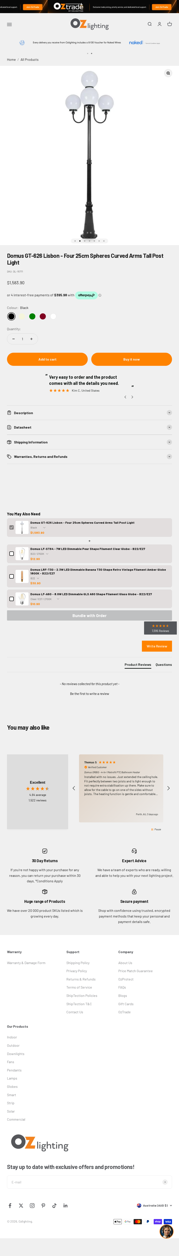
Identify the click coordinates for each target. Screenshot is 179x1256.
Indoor (12, 1037)
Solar (11, 1111)
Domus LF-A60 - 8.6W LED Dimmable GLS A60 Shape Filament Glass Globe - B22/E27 (91, 594)
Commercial (16, 1119)
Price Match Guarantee (135, 971)
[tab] (138, 665)
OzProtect (126, 979)
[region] (121, 788)
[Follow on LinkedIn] (66, 1206)
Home (11, 59)
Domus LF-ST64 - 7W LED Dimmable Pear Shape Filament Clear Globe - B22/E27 (87, 549)
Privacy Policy (76, 971)
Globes (12, 1086)
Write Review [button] (157, 646)
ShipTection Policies (81, 995)
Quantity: (14, 329)
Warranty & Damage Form (26, 963)
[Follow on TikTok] (54, 1206)
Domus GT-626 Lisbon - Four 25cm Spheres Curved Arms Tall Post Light (82, 522)
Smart (11, 1095)
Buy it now (131, 359)
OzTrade (124, 1012)
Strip (10, 1103)
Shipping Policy (78, 963)
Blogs (122, 995)
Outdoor (13, 1045)
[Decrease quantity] (13, 339)
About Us (125, 963)
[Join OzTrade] (89, 6)
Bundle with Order (89, 615)
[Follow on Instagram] (32, 1206)
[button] (89, 693)
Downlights (15, 1054)
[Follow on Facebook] (10, 1206)
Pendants (14, 1070)
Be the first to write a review (89, 694)
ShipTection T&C (79, 1004)
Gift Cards (126, 1004)
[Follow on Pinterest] (43, 1206)
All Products (30, 59)
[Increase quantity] (31, 339)
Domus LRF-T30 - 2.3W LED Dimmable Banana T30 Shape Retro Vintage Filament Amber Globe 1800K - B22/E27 (98, 571)
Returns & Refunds (81, 979)
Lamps (12, 1078)
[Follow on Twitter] (21, 1206)
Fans (10, 1062)
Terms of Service (79, 987)
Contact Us (74, 1012)
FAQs (122, 987)
